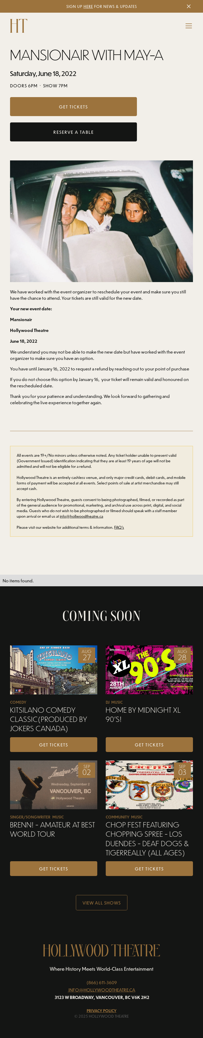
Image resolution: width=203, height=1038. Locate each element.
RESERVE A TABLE (73, 132)
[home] (18, 26)
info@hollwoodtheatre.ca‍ (81, 516)
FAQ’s (119, 527)
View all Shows (101, 903)
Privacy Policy (102, 1010)
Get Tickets (53, 744)
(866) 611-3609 (101, 982)
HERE (88, 6)
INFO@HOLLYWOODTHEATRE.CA (101, 990)
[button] (187, 26)
